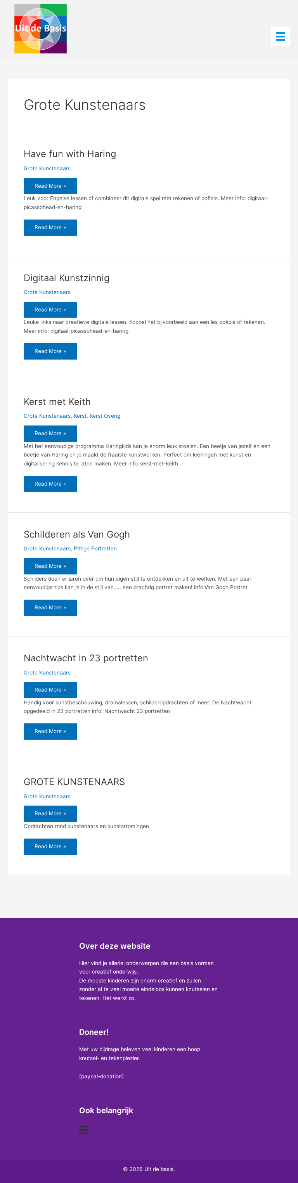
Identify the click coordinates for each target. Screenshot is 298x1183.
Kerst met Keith (57, 401)
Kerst (80, 416)
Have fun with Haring (70, 153)
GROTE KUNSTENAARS (74, 781)
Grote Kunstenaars (47, 168)
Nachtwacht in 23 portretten (86, 658)
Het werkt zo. (119, 998)
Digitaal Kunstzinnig (66, 278)
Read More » (50, 188)
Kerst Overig (105, 416)
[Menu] (280, 36)
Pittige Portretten (95, 548)
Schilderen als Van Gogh (77, 534)
